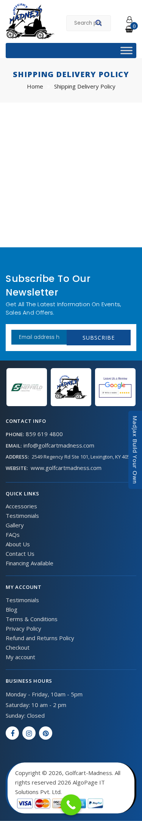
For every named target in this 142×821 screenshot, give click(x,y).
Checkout (18, 647)
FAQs (13, 534)
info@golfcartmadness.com (58, 445)
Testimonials (22, 515)
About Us (18, 544)
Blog (11, 609)
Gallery (15, 525)
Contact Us (20, 553)
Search (99, 24)
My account (20, 657)
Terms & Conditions (32, 619)
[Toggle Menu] (126, 50)
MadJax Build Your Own (135, 450)
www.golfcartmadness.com (66, 467)
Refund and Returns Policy (40, 638)
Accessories (21, 506)
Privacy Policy (23, 628)
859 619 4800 (44, 434)
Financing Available (29, 563)
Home (35, 86)
